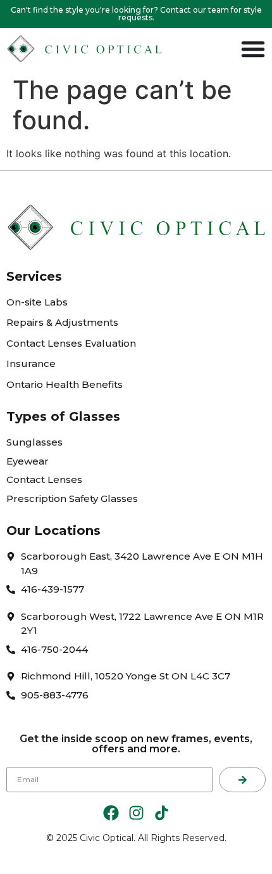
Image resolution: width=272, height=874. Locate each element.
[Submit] (242, 779)
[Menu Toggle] (253, 48)
